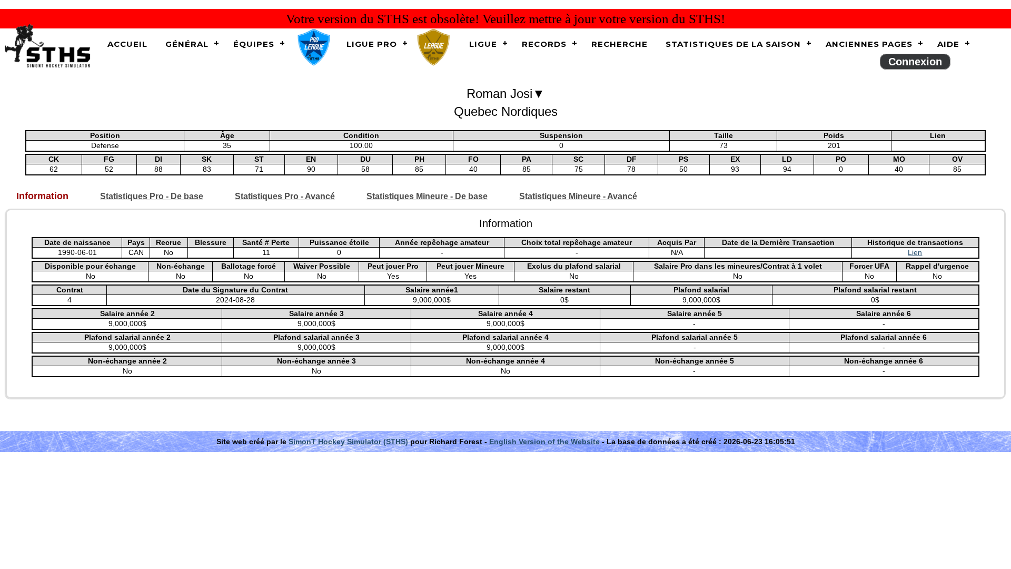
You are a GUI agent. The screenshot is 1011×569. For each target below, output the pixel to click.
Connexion (915, 61)
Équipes (253, 44)
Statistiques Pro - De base (151, 196)
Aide (948, 44)
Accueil (127, 44)
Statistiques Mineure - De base (427, 196)
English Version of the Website (544, 441)
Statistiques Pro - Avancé (285, 196)
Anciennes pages (869, 44)
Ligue (483, 44)
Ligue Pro (371, 44)
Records (544, 44)
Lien (915, 252)
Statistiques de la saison (733, 44)
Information (42, 196)
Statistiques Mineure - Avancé (578, 196)
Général (187, 44)
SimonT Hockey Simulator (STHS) (348, 441)
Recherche (619, 44)
